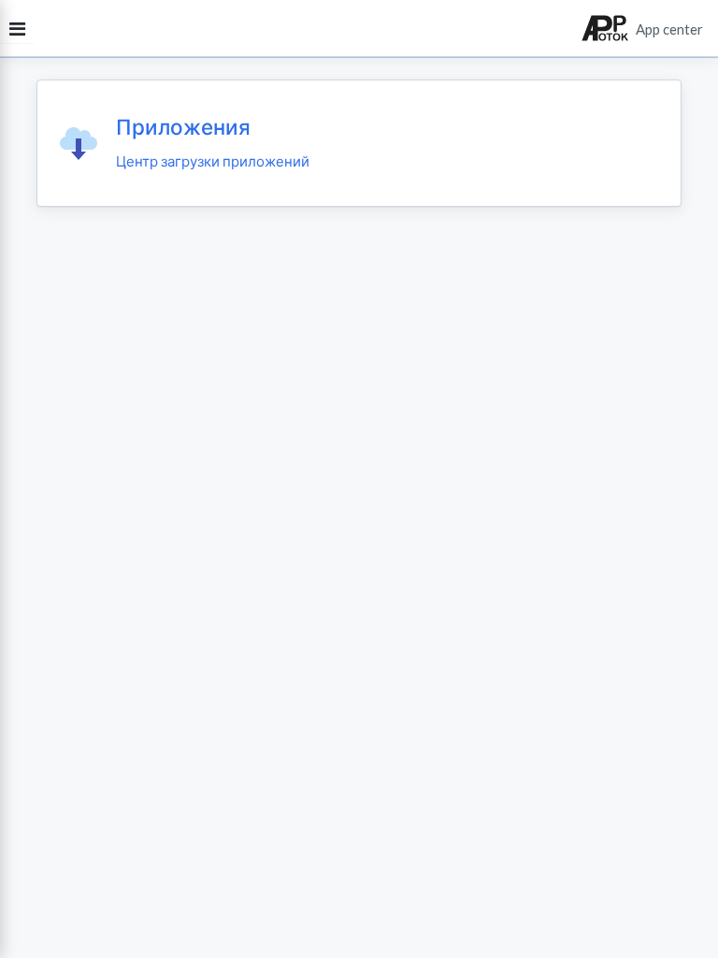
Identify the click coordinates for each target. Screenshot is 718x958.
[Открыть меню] (18, 28)
